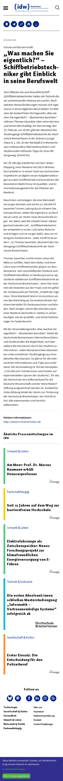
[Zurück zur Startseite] (31, 8)
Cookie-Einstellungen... (14, 769)
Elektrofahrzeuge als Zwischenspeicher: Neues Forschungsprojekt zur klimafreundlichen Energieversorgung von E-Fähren (28, 553)
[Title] (21, 24)
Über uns (38, 707)
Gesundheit (10, 715)
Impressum (39, 711)
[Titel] (7, 24)
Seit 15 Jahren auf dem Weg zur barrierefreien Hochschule (33, 507)
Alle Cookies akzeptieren (16, 775)
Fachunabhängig (13, 728)
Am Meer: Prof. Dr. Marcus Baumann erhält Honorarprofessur (29, 469)
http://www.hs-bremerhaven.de (22, 421)
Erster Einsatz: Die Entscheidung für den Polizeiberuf (25, 660)
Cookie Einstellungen (43, 724)
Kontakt (37, 719)
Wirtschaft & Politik (14, 724)
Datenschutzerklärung (44, 715)
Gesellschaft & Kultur (15, 711)
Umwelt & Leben (13, 720)
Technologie (10, 707)
